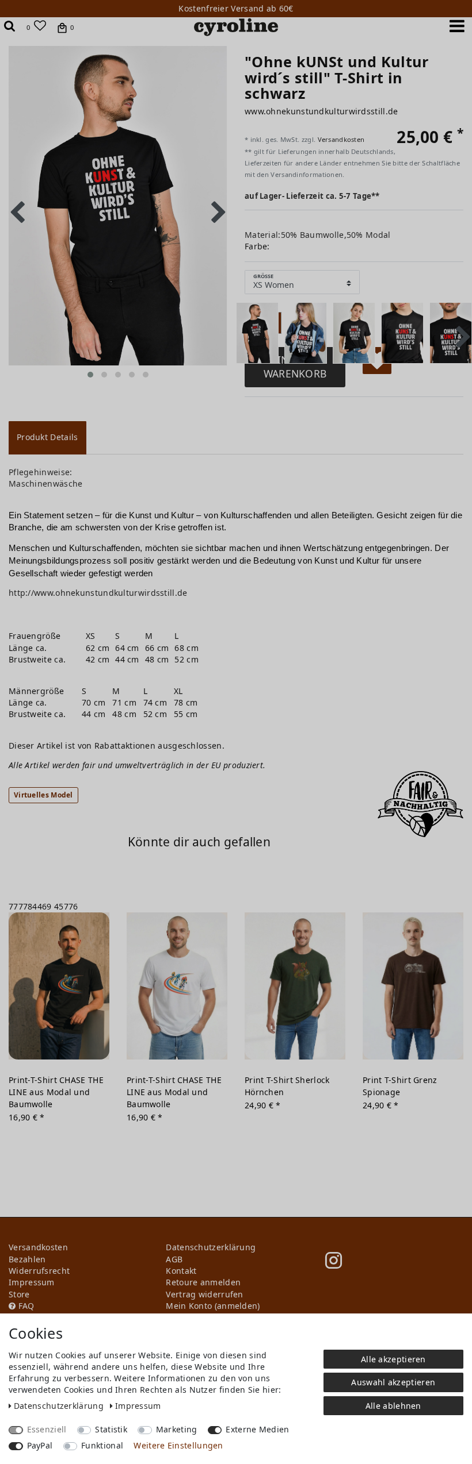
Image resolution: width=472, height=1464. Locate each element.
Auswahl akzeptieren (393, 1382)
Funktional (102, 1445)
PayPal (40, 1445)
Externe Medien (257, 1429)
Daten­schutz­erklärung (60, 1405)
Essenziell (47, 1429)
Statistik (111, 1429)
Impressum (138, 1405)
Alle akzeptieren (393, 1359)
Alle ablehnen (393, 1405)
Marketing (176, 1429)
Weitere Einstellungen (178, 1445)
